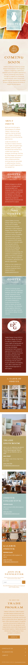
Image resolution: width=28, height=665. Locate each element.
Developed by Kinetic (20, 662)
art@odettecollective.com (10, 562)
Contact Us (14, 637)
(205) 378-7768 (7, 463)
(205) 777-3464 (7, 560)
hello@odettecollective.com (11, 465)
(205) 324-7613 (7, 511)
